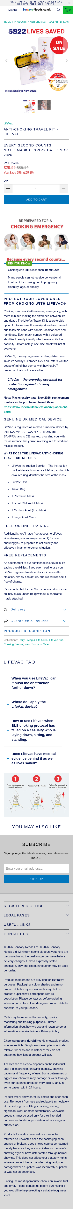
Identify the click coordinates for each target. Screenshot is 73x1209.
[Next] (66, 60)
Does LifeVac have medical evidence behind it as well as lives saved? (33, 758)
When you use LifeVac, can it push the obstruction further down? (33, 683)
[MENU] (2, 10)
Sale (46, 644)
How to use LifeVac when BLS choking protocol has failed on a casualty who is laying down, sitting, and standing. (33, 730)
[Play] (36, 60)
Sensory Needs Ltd (26, 947)
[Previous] (7, 60)
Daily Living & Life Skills (33, 640)
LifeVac (8, 123)
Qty (6, 180)
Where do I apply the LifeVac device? (28, 704)
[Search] (58, 10)
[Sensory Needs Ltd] (36, 10)
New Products (33, 644)
